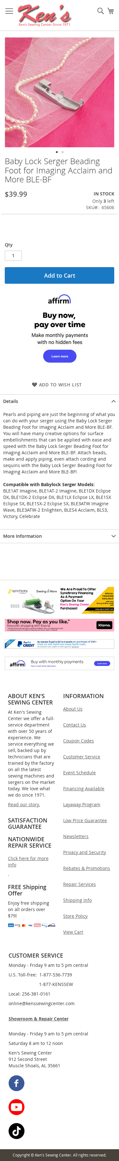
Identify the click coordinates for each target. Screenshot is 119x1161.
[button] (57, 152)
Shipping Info (77, 900)
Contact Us (74, 725)
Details (10, 401)
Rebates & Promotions (86, 868)
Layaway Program (81, 804)
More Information (22, 536)
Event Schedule (79, 773)
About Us (73, 709)
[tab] (59, 401)
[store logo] (44, 15)
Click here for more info (28, 861)
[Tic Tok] (60, 1132)
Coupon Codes (78, 741)
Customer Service (81, 757)
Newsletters (76, 836)
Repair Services (79, 884)
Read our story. (24, 804)
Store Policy (75, 916)
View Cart (73, 932)
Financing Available (83, 788)
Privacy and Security (84, 852)
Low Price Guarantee (85, 820)
